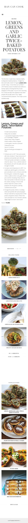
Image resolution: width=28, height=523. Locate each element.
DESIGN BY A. (17, 520)
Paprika (12, 520)
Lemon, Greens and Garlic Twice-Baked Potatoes (14, 411)
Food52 (8, 203)
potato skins (22, 83)
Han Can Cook (14, 6)
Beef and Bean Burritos (14, 496)
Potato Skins (14, 468)
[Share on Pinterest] (20, 248)
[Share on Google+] (19, 248)
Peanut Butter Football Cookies (14, 440)
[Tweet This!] (17, 248)
